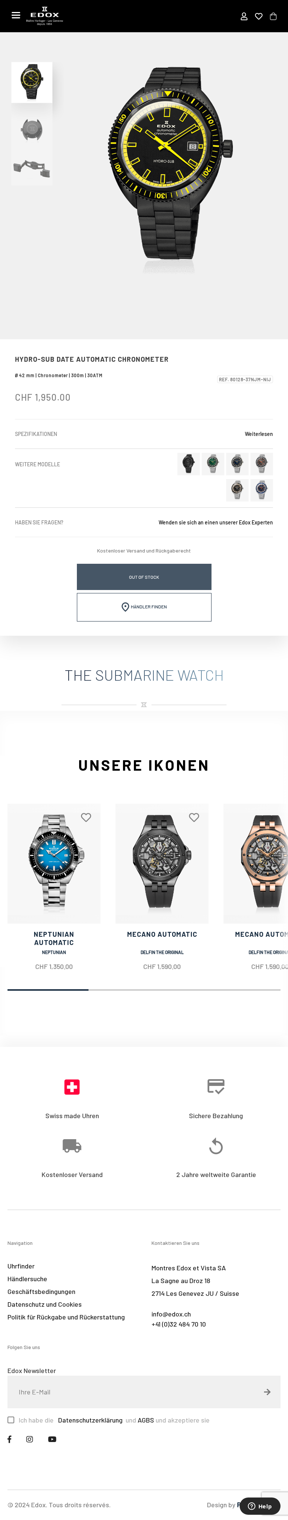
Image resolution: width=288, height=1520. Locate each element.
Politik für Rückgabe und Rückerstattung (66, 1317)
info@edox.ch (171, 1314)
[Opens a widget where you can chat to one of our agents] (259, 1507)
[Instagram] (29, 1439)
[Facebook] (9, 1439)
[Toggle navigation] (16, 15)
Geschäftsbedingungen (41, 1291)
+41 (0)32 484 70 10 (179, 1324)
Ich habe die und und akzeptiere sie (114, 1420)
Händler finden (148, 606)
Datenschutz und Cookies (45, 1304)
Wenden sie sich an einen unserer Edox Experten (216, 522)
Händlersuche (27, 1278)
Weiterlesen (259, 434)
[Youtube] (52, 1439)
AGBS (146, 1420)
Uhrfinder (21, 1266)
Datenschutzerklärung (90, 1420)
